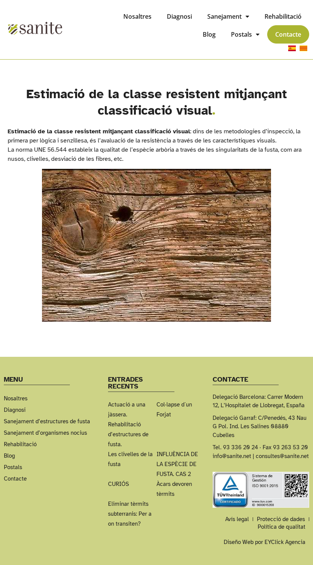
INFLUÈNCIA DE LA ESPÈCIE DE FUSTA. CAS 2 (177, 464)
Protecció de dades (281, 519)
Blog (209, 34)
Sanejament (224, 16)
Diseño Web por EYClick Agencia (264, 542)
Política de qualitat (281, 526)
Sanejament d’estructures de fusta (47, 421)
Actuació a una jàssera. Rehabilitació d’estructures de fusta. (128, 424)
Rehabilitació (283, 16)
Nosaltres (137, 16)
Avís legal (237, 519)
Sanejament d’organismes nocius (45, 432)
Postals (241, 34)
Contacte (288, 34)
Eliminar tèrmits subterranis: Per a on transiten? (130, 513)
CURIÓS (118, 484)
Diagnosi (179, 16)
